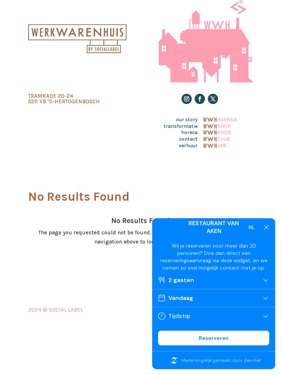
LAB (221, 145)
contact (188, 139)
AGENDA (227, 119)
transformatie (181, 126)
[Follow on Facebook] (200, 99)
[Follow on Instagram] (186, 99)
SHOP (224, 125)
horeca (189, 132)
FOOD (224, 131)
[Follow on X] (213, 99)
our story (187, 120)
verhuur (188, 146)
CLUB (223, 138)
